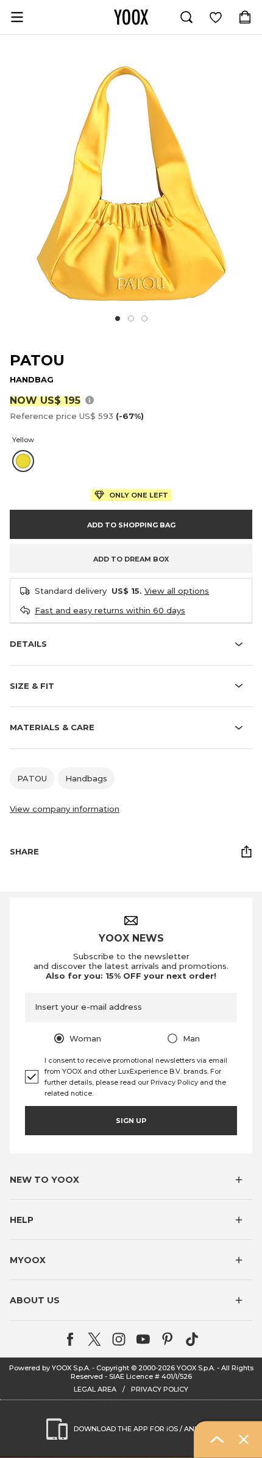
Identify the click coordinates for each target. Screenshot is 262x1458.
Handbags (86, 778)
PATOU (37, 360)
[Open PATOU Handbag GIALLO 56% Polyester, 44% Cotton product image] (131, 183)
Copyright (112, 1368)
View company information (64, 809)
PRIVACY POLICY (159, 1389)
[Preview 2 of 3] (131, 318)
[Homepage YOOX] (131, 17)
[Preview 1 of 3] (118, 318)
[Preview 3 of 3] (144, 318)
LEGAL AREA (95, 1389)
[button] (131, 1180)
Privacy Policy (174, 1082)
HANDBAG (32, 379)
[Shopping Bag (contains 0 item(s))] (245, 17)
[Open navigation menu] (17, 17)
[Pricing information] (89, 400)
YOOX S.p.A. (196, 1368)
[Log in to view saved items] (216, 17)
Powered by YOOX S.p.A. (49, 1368)
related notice (68, 1093)
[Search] (186, 17)
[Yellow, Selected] (23, 461)
